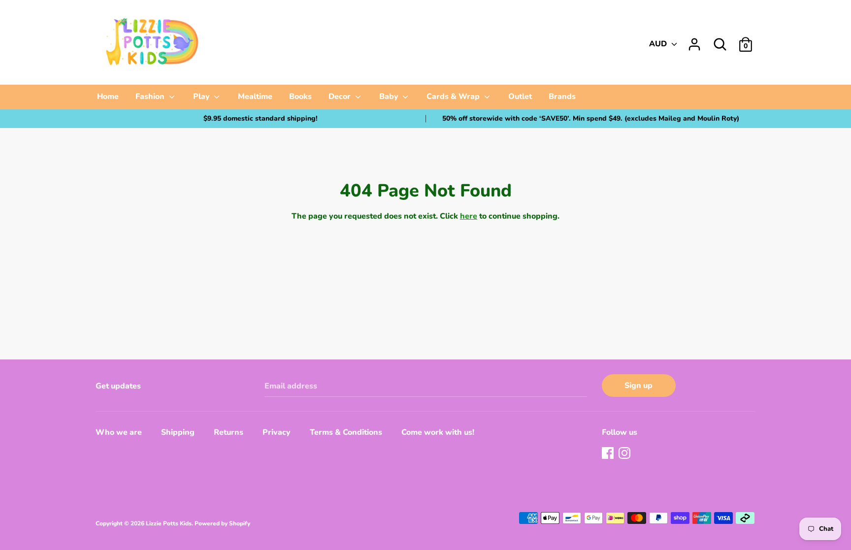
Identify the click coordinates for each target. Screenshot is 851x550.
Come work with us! (437, 432)
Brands (562, 96)
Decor (340, 96)
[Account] (694, 40)
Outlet (520, 96)
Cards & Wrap (454, 96)
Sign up (638, 385)
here (468, 216)
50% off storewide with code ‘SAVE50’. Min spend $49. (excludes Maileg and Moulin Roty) (590, 118)
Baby (389, 96)
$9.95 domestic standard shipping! (260, 118)
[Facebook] (609, 454)
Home (108, 96)
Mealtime (255, 96)
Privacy (276, 432)
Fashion (150, 96)
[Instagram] (625, 454)
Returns (228, 432)
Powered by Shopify (222, 523)
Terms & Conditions (346, 432)
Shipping (178, 432)
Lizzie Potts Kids (169, 523)
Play (202, 96)
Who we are (119, 432)
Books (300, 96)
